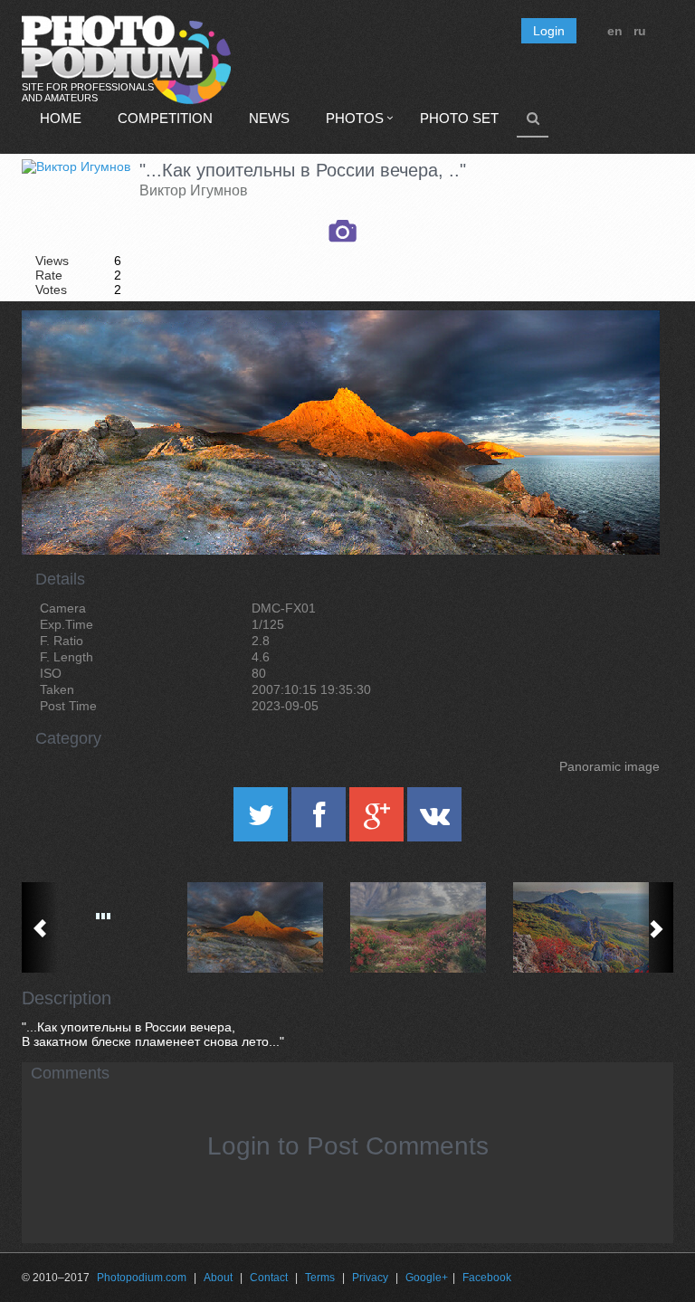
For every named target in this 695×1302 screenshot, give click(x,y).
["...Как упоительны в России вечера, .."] (623, 356)
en (615, 31)
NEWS (269, 118)
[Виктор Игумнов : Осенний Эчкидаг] (592, 927)
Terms (320, 1277)
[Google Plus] (378, 820)
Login (549, 31)
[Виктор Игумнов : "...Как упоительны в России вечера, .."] (266, 927)
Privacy (370, 1277)
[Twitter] (262, 820)
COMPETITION (165, 118)
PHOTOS (355, 118)
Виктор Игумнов (193, 190)
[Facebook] (320, 820)
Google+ (426, 1277)
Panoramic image (609, 766)
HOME (60, 118)
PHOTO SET (459, 118)
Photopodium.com (141, 1277)
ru (639, 31)
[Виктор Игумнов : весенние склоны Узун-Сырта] (429, 927)
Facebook (486, 1277)
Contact (269, 1277)
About (218, 1277)
